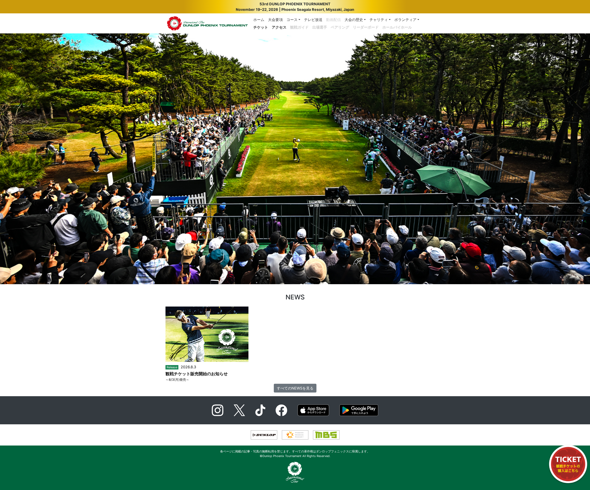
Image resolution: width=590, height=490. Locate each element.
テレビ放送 (313, 19)
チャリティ (378, 19)
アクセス (279, 27)
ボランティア (405, 19)
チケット (260, 27)
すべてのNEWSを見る (295, 388)
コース (292, 19)
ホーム (258, 19)
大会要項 (275, 19)
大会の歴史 (354, 19)
